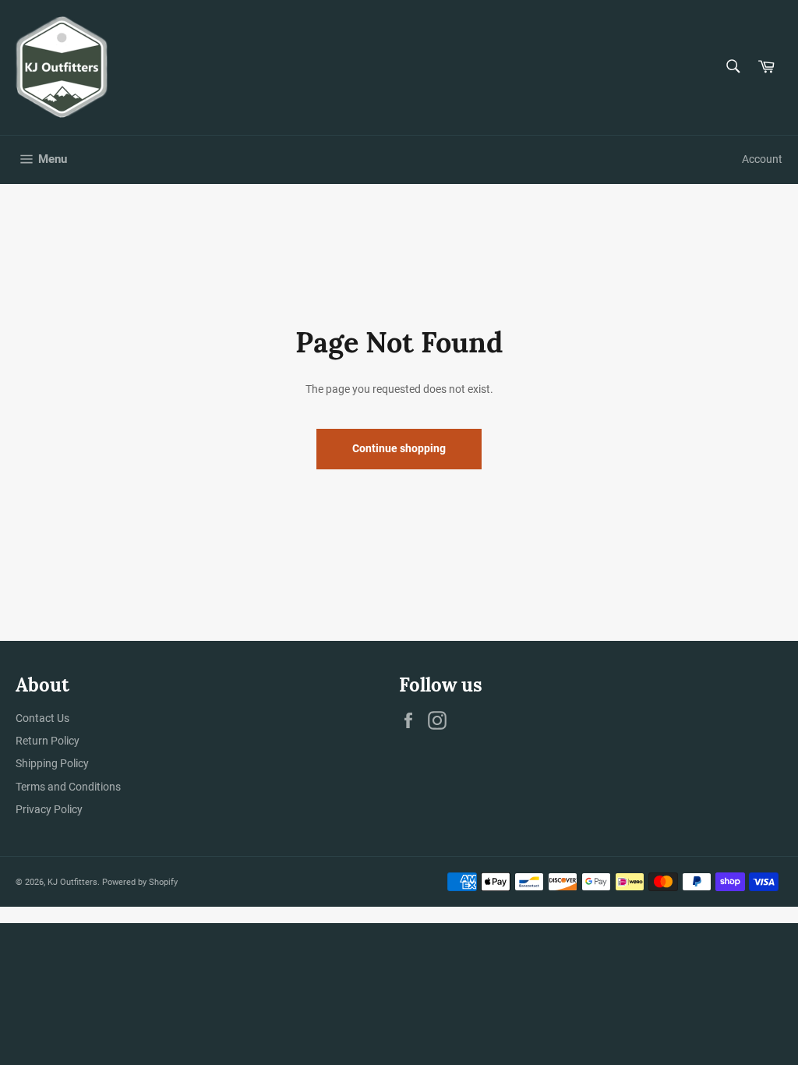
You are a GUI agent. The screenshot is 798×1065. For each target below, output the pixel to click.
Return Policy (47, 740)
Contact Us (42, 718)
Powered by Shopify (140, 882)
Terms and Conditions (68, 786)
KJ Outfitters (72, 882)
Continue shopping (399, 448)
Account (762, 159)
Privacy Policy (49, 809)
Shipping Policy (52, 763)
